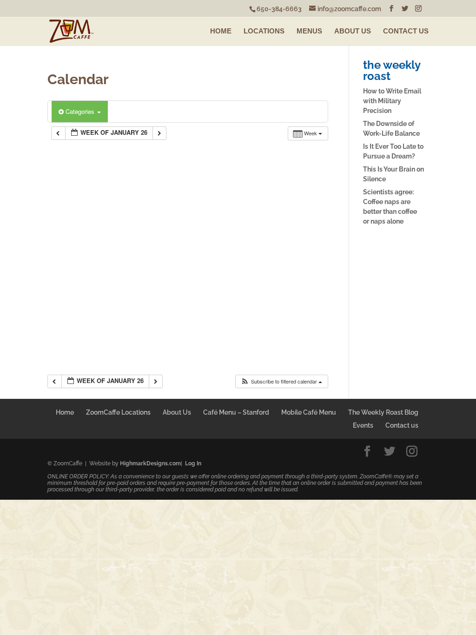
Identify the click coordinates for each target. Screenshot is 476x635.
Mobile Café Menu (308, 412)
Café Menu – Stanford (236, 412)
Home (65, 412)
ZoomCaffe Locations (118, 412)
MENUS (309, 31)
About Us (177, 412)
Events (363, 425)
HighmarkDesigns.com (150, 463)
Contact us (401, 425)
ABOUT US (352, 31)
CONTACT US (406, 31)
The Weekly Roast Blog (383, 412)
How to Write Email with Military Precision (392, 100)
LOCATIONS (264, 31)
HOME (220, 31)
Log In (193, 463)
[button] (281, 381)
